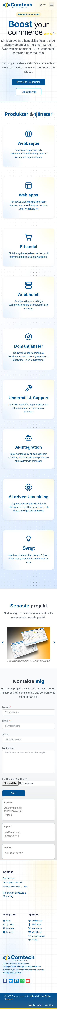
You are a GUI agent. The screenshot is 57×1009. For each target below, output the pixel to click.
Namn (5, 707)
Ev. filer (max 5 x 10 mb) (14, 779)
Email (5, 721)
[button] (51, 4)
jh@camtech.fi (11, 836)
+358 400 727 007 (13, 853)
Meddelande (8, 748)
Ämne (5, 734)
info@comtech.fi (12, 832)
